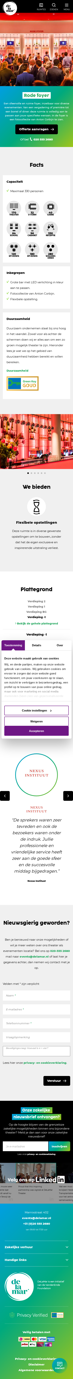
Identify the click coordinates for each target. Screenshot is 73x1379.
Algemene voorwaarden (37, 1370)
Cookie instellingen (34, 710)
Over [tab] (60, 645)
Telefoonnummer (18, 1023)
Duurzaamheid (17, 370)
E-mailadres (15, 1009)
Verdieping (36, 601)
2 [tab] (31, 473)
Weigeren (36, 721)
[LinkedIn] (36, 1183)
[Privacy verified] (28, 1315)
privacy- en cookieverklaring (45, 1063)
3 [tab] (35, 473)
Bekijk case (34, 892)
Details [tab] (36, 645)
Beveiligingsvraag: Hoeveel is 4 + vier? (27, 1048)
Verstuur (54, 1081)
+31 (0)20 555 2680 (36, 1223)
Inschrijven (59, 1146)
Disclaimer (36, 1364)
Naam (11, 995)
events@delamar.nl (34, 956)
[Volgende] (68, 796)
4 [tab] (38, 473)
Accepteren (36, 731)
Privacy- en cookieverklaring (36, 1359)
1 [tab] (28, 473)
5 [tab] (41, 473)
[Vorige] (5, 796)
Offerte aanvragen (33, 129)
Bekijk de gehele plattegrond (37, 623)
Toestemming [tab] (13, 645)
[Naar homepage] (10, 8)
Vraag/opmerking (18, 1037)
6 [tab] (45, 473)
